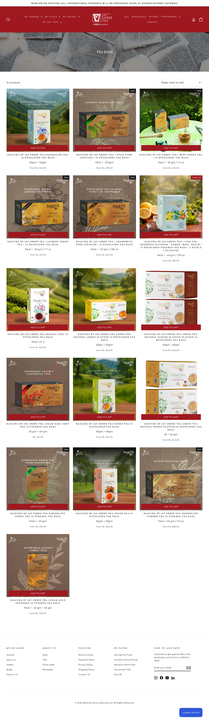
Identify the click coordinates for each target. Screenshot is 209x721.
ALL (127, 17)
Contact (152, 22)
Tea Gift (118, 674)
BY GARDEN (32, 17)
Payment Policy (86, 660)
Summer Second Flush (126, 660)
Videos (10, 664)
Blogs (9, 669)
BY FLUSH (51, 17)
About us (11, 660)
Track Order (48, 664)
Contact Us (84, 674)
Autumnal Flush (122, 669)
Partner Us (12, 674)
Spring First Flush (123, 655)
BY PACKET (70, 17)
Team (45, 655)
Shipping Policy (86, 669)
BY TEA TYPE (51, 22)
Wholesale (139, 17)
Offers (154, 17)
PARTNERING (169, 17)
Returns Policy (86, 655)
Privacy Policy (85, 664)
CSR (44, 660)
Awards (10, 655)
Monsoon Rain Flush (124, 664)
